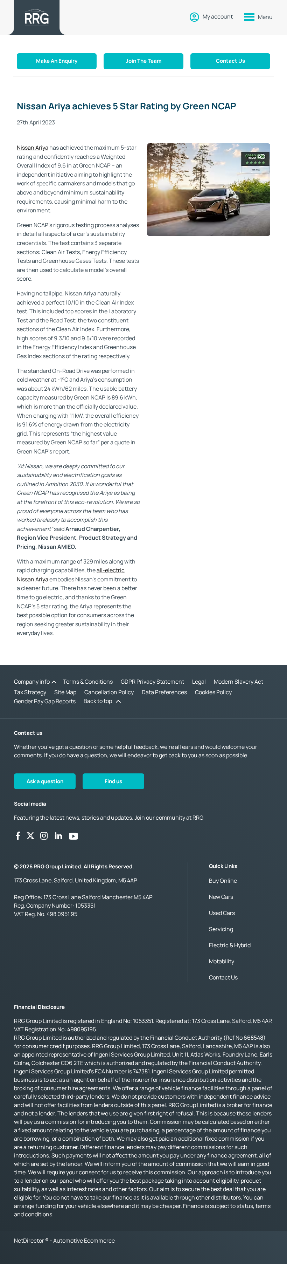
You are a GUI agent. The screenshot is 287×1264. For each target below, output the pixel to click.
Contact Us (223, 977)
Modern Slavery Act (238, 681)
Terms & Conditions (88, 681)
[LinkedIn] (58, 835)
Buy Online (223, 880)
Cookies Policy (213, 692)
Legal (199, 681)
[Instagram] (44, 835)
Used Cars (222, 913)
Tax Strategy (30, 692)
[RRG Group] (37, 17)
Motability (221, 961)
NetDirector (29, 1240)
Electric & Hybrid (230, 945)
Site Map (65, 692)
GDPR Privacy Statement (152, 681)
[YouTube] (73, 835)
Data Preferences (164, 692)
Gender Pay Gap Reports (45, 701)
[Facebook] (17, 835)
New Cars (221, 897)
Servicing (221, 929)
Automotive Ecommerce (84, 1240)
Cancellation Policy (109, 692)
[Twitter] (30, 835)
